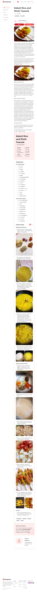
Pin (19, 24)
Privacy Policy (25, 586)
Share (30, 24)
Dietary (20, 586)
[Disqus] (24, 561)
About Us (24, 582)
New (14, 584)
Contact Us (24, 584)
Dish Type (20, 584)
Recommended (16, 582)
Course (20, 582)
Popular (15, 586)
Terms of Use (25, 588)
